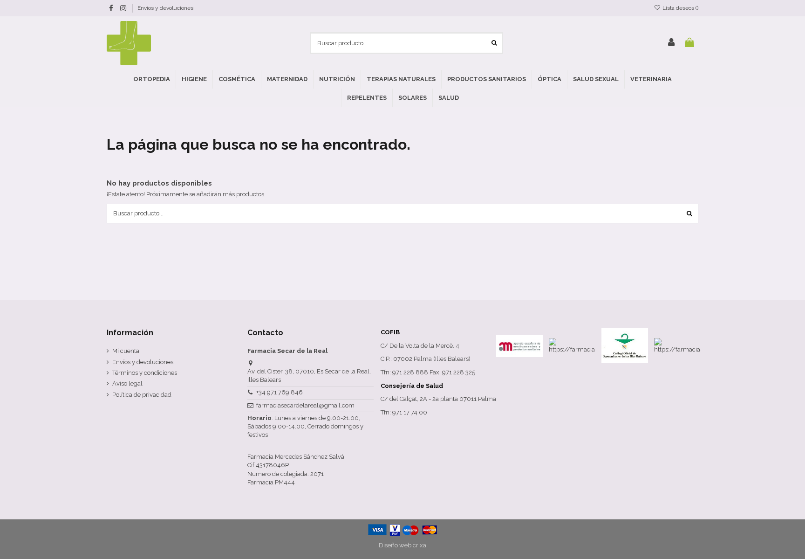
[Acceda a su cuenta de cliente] (671, 43)
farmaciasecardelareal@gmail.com (305, 405)
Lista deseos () (679, 8)
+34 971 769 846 (279, 392)
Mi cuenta (125, 350)
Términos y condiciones (144, 372)
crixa (419, 545)
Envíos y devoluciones (165, 8)
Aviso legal (127, 383)
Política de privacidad (141, 394)
